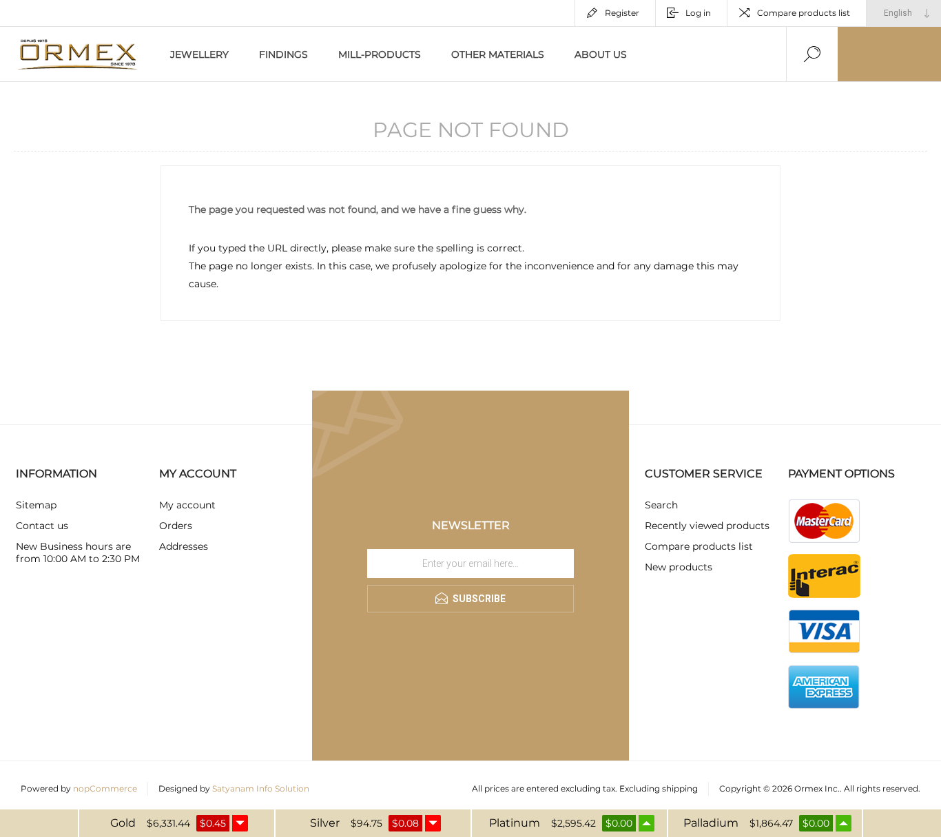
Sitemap (36, 505)
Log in (698, 13)
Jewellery (199, 54)
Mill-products (379, 54)
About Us (601, 54)
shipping (680, 788)
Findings (283, 54)
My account (187, 505)
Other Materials (497, 54)
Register (622, 13)
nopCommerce (105, 788)
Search (661, 505)
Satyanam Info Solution (260, 788)
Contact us (42, 525)
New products (678, 567)
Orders (175, 525)
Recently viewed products (707, 525)
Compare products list (803, 13)
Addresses (183, 546)
